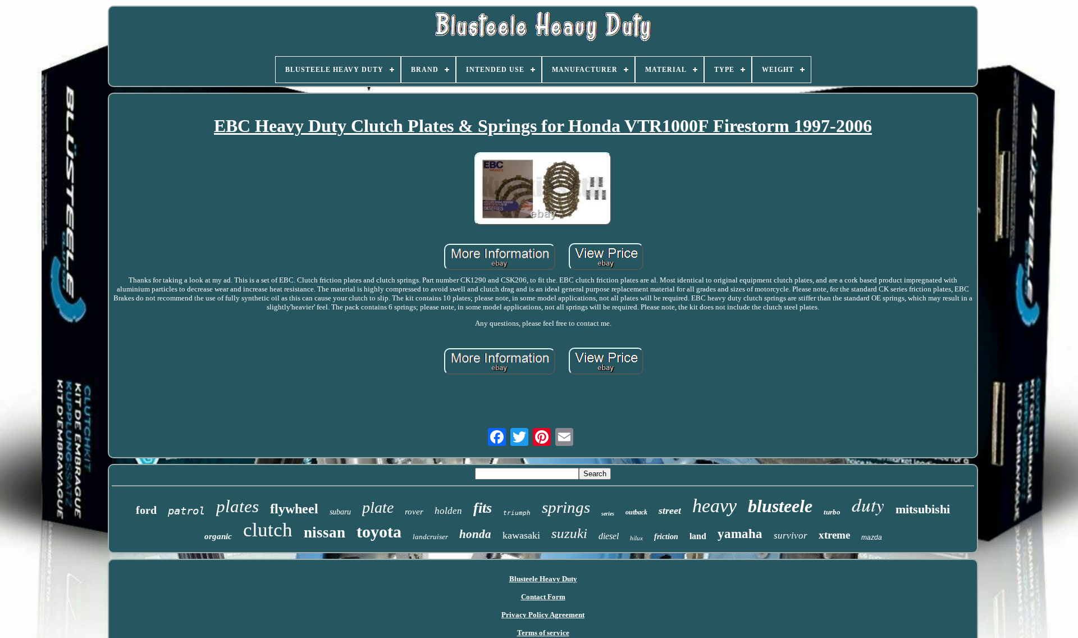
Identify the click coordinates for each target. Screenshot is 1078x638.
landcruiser (430, 536)
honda (475, 534)
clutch (268, 530)
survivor (790, 535)
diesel (609, 536)
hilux (636, 538)
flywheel (294, 509)
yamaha (740, 534)
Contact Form (543, 597)
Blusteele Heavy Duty (543, 579)
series (607, 514)
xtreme (834, 535)
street (670, 510)
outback (636, 512)
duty (868, 504)
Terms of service (543, 632)
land (697, 536)
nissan (324, 532)
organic (218, 536)
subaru (340, 512)
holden (448, 510)
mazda (871, 537)
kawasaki (521, 535)
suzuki (569, 533)
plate (378, 507)
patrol (186, 510)
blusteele (780, 506)
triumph (517, 513)
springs (566, 507)
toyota (379, 531)
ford (146, 510)
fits (482, 508)
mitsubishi (923, 509)
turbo (832, 512)
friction (666, 536)
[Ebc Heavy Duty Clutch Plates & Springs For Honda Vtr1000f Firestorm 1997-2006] (543, 190)
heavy (714, 505)
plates (237, 506)
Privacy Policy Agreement (542, 614)
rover (414, 511)
